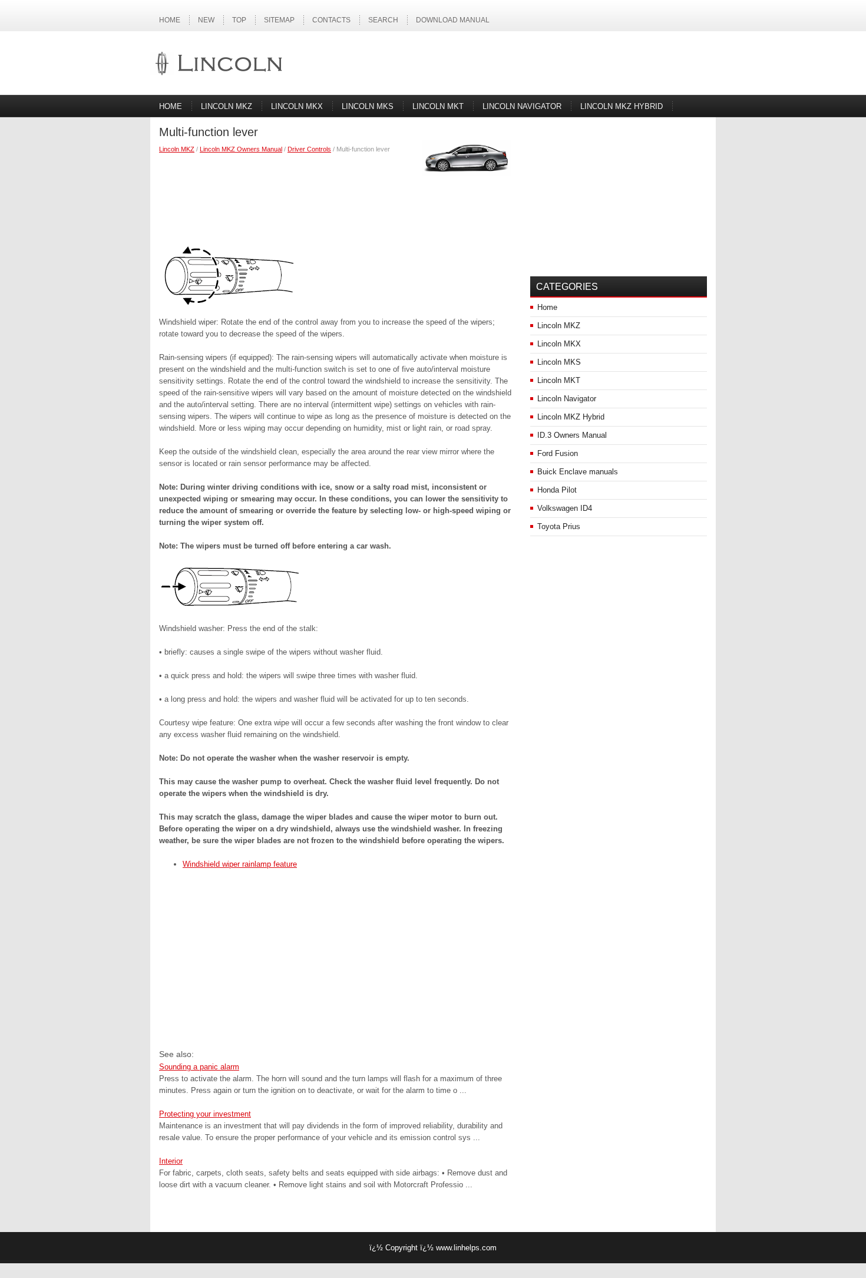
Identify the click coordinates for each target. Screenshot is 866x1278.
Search (383, 20)
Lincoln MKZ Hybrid (621, 106)
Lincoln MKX (297, 106)
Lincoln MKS (368, 106)
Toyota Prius (558, 526)
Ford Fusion (557, 453)
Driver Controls (309, 149)
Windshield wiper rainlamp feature (240, 864)
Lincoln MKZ (226, 106)
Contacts (331, 20)
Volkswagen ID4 (564, 508)
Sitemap (279, 20)
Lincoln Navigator (521, 106)
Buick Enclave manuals (577, 471)
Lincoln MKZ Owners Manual (241, 149)
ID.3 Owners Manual (572, 435)
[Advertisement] (336, 195)
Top (239, 20)
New (206, 20)
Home (169, 20)
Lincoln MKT (438, 106)
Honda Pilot (557, 490)
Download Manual (453, 20)
